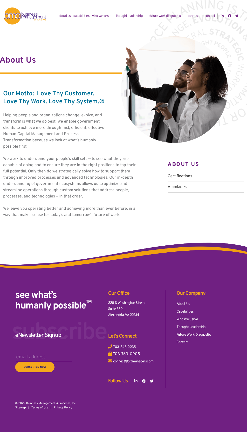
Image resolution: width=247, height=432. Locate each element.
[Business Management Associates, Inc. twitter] (152, 381)
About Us (65, 16)
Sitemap (20, 408)
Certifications (180, 176)
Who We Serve (101, 16)
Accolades (177, 187)
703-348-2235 (124, 347)
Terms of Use (39, 408)
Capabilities (81, 16)
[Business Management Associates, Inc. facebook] (144, 381)
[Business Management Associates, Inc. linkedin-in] (136, 381)
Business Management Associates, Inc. (51, 403)
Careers (192, 16)
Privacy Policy (63, 408)
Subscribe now (35, 367)
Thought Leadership (129, 16)
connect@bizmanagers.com (133, 361)
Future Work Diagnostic (165, 16)
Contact (210, 16)
